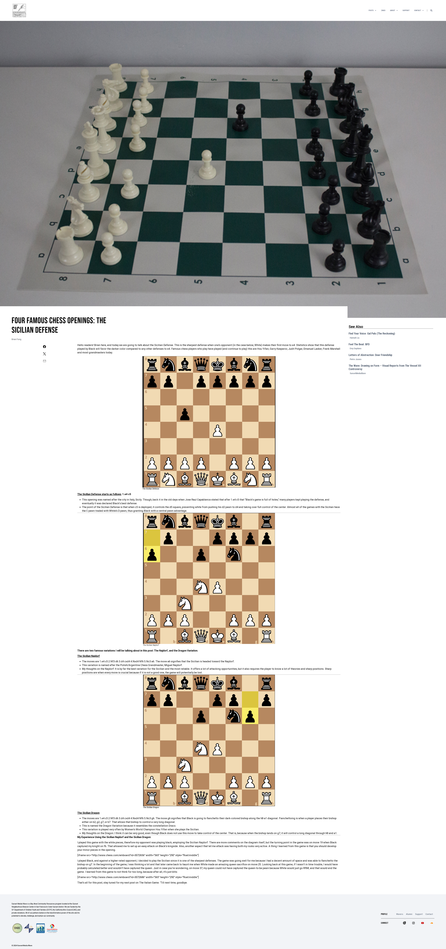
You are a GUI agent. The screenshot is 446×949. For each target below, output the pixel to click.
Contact (417, 10)
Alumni (409, 914)
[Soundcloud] (431, 923)
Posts (371, 10)
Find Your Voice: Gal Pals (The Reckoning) (372, 333)
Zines (383, 10)
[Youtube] (422, 923)
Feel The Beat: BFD (359, 344)
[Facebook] (44, 346)
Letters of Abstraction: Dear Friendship (370, 355)
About (392, 10)
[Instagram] (413, 923)
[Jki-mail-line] (44, 361)
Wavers (399, 914)
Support (406, 10)
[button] (431, 10)
